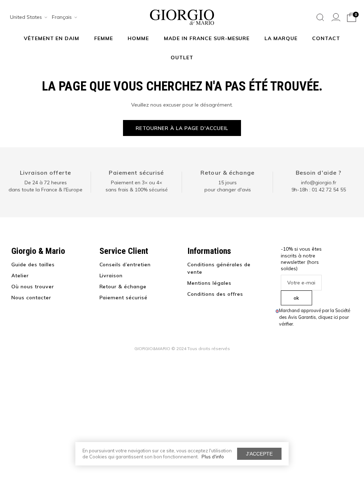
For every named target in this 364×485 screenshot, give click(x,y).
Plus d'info (213, 456)
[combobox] (26, 17)
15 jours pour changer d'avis (227, 186)
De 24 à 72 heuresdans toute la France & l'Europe (45, 186)
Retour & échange (227, 172)
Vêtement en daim (52, 38)
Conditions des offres (215, 294)
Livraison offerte (45, 172)
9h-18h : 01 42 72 (318, 189)
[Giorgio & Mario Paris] (182, 16)
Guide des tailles (33, 264)
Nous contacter (31, 297)
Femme (103, 38)
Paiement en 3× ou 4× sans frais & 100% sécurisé (137, 186)
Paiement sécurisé (136, 172)
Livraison (111, 275)
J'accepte (259, 454)
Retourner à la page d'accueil (182, 128)
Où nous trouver (32, 286)
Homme (138, 38)
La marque (281, 38)
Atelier (20, 275)
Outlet (182, 57)
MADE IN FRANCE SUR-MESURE (207, 38)
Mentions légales (209, 283)
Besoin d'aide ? (319, 172)
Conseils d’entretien (125, 264)
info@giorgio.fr (318, 182)
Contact (326, 38)
